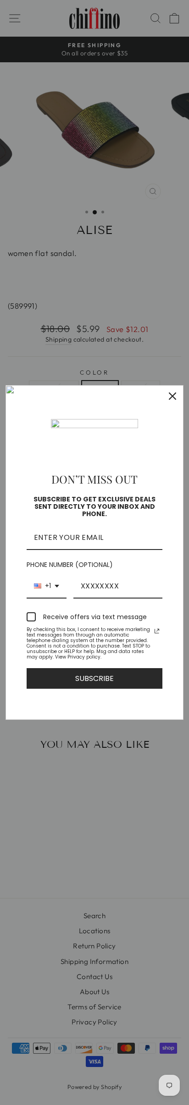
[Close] (172, 396)
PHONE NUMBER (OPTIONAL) (70, 564)
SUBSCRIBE (94, 678)
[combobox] (47, 586)
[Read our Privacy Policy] (156, 631)
